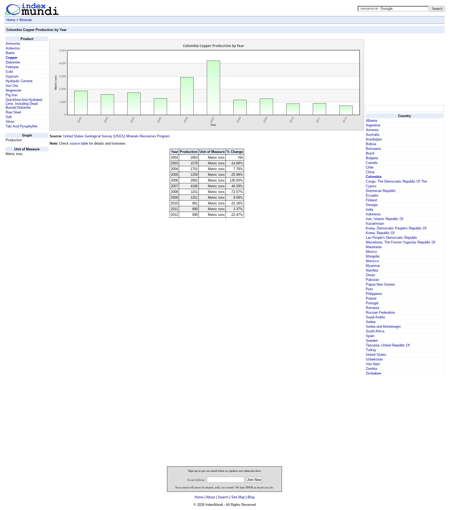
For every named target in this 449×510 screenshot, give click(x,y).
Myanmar (373, 266)
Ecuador (372, 195)
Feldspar (12, 67)
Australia (372, 135)
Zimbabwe (373, 373)
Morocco (372, 261)
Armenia (372, 130)
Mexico (371, 252)
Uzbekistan (374, 359)
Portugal (372, 303)
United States (376, 355)
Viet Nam (373, 364)
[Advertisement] (404, 68)
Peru (369, 289)
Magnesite (13, 90)
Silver (10, 122)
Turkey (371, 350)
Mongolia (372, 256)
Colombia (373, 177)
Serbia (370, 322)
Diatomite (13, 62)
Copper (11, 58)
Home (10, 20)
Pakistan (372, 280)
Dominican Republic (381, 191)
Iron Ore (12, 86)
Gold (9, 72)
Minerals (25, 20)
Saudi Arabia (375, 317)
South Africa (375, 331)
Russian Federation (380, 312)
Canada (371, 163)
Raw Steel (13, 112)
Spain (370, 336)
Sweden (372, 341)
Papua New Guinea (380, 284)
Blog (251, 497)
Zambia (371, 369)
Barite (10, 53)
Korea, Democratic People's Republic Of (396, 228)
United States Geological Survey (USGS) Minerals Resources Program (116, 136)
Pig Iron (11, 95)
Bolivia (371, 144)
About (210, 497)
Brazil (370, 153)
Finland (371, 200)
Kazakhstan (375, 223)
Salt (9, 117)
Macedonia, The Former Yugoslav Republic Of (400, 242)
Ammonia (13, 44)
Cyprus (371, 186)
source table (79, 143)
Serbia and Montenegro (383, 326)
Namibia (372, 270)
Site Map (238, 497)
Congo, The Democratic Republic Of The (396, 181)
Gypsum (12, 76)
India (369, 209)
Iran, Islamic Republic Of (384, 219)
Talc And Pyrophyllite (21, 126)
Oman (370, 275)
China (370, 172)
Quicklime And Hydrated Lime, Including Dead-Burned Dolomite (24, 103)
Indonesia (373, 214)
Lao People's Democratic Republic (391, 238)
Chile (369, 167)
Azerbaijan (374, 139)
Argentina (373, 125)
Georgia (372, 205)
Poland (371, 298)
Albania (371, 120)
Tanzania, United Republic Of (388, 345)
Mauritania (373, 247)
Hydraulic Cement (19, 81)
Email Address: (196, 479)
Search (223, 497)
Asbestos (13, 48)
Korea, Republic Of (380, 233)
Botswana (373, 149)
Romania (372, 308)
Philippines (374, 294)
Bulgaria (372, 158)
